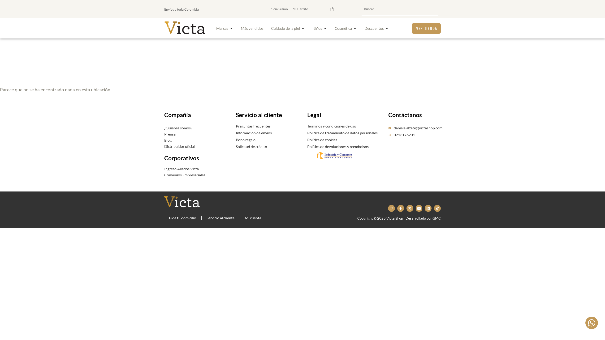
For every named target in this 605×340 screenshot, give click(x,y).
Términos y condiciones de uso (331, 126)
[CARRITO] (331, 9)
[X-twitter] (409, 208)
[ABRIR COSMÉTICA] (355, 28)
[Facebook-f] (400, 208)
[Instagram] (391, 208)
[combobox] (400, 9)
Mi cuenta (253, 218)
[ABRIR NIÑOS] (325, 28)
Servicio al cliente (259, 114)
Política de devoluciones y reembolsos (338, 146)
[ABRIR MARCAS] (231, 28)
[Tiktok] (437, 208)
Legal (314, 114)
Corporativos (181, 158)
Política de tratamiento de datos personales (342, 133)
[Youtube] (419, 208)
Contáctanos (405, 114)
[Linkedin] (428, 208)
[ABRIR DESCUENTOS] (387, 28)
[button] (308, 9)
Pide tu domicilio (182, 218)
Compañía (177, 114)
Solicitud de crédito (251, 146)
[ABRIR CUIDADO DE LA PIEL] (303, 28)
